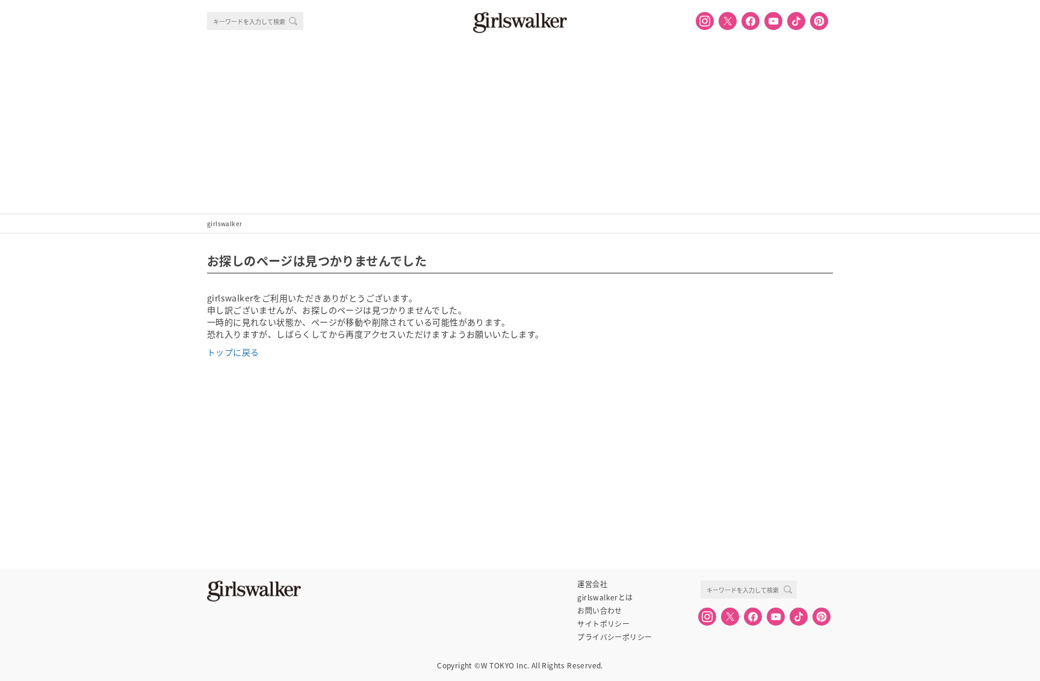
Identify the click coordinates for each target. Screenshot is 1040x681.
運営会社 (592, 584)
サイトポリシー (603, 623)
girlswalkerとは (605, 597)
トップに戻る (233, 352)
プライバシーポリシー (614, 637)
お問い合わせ (599, 610)
